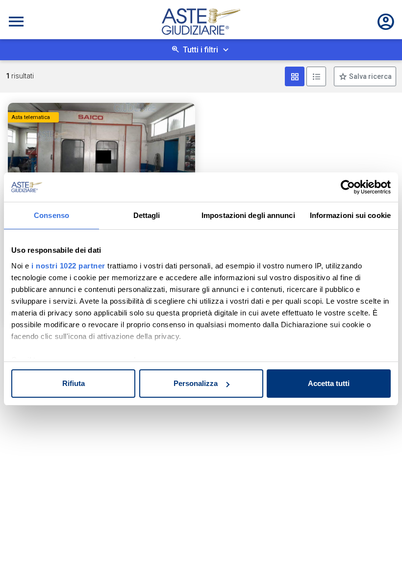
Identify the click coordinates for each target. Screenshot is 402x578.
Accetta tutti (329, 383)
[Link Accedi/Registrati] (386, 21)
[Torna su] (378, 554)
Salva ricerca (370, 76)
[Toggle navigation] (16, 21)
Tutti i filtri (200, 49)
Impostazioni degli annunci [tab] (248, 215)
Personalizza (196, 383)
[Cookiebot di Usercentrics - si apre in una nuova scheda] (348, 187)
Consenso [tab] (51, 215)
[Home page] (201, 21)
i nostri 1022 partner (68, 266)
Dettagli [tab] (146, 215)
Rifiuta (73, 383)
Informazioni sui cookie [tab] (350, 215)
